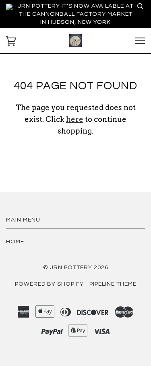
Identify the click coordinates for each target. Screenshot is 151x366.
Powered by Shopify (49, 284)
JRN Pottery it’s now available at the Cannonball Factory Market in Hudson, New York (75, 14)
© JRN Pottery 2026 (75, 267)
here (74, 119)
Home (15, 241)
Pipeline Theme (113, 284)
